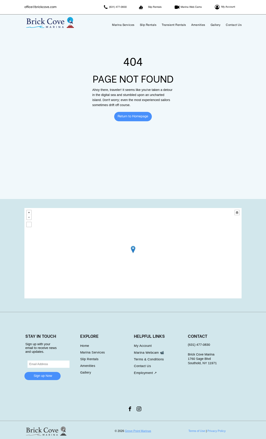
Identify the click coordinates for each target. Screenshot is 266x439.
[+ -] (133, 253)
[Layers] (237, 212)
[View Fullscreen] (29, 224)
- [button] (29, 217)
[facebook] (130, 409)
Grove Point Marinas (138, 430)
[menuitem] (120, 25)
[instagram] (139, 409)
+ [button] (29, 212)
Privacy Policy (216, 430)
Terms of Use (196, 430)
